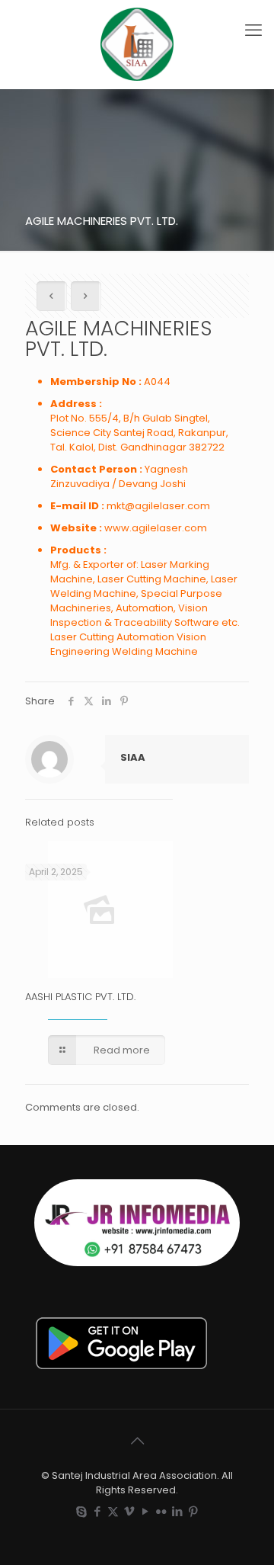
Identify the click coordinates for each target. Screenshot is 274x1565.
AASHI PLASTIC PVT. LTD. (80, 996)
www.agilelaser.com (155, 528)
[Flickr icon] (161, 1511)
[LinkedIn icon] (177, 1511)
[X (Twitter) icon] (113, 1511)
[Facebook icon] (97, 1511)
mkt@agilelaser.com (158, 506)
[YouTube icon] (145, 1511)
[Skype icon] (81, 1511)
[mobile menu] (253, 30)
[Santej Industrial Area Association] (137, 44)
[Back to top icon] (137, 1441)
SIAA (132, 757)
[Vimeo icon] (129, 1511)
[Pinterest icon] (193, 1511)
